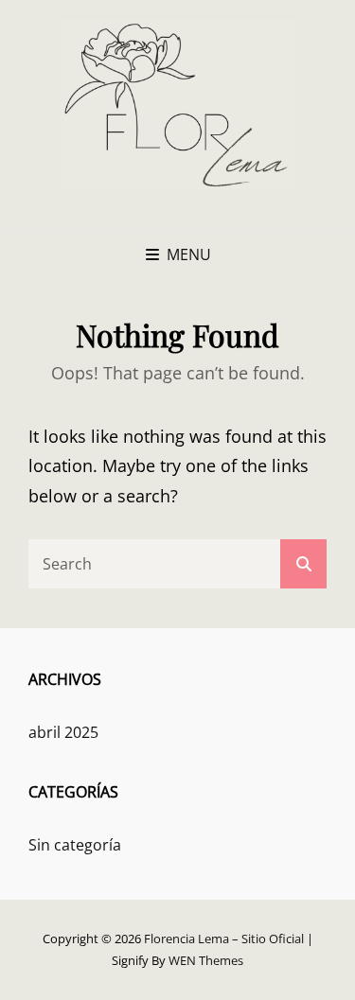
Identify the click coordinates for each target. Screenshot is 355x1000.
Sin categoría (74, 844)
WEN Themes (206, 960)
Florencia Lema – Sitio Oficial (224, 938)
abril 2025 (63, 732)
